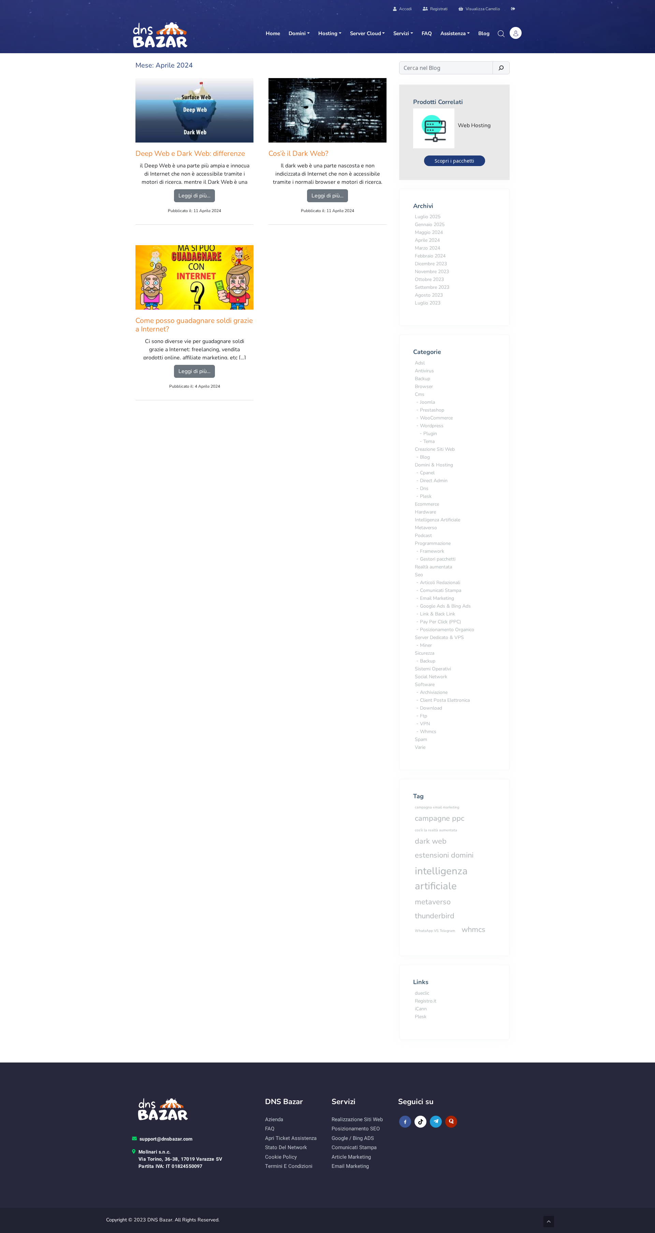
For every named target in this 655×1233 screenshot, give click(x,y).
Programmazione (433, 543)
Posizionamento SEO (356, 1128)
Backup (422, 378)
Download (431, 708)
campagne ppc (439, 818)
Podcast (423, 535)
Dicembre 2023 (431, 264)
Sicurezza (424, 653)
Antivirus (424, 371)
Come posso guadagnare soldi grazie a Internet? (194, 324)
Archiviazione (434, 692)
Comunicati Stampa (440, 590)
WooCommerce (436, 418)
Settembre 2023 (432, 287)
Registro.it (425, 1001)
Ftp (423, 716)
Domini (297, 33)
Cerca (500, 33)
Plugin (430, 433)
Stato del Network (286, 1147)
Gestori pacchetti (437, 559)
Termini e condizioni (288, 1166)
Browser (424, 386)
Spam (421, 739)
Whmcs (428, 731)
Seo (419, 574)
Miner (426, 645)
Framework (432, 551)
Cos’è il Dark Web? (298, 153)
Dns (424, 488)
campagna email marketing (437, 807)
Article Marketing (351, 1157)
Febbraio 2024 (430, 256)
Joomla (427, 402)
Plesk (426, 496)
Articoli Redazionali (440, 582)
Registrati (438, 9)
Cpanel (427, 473)
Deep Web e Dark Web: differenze (190, 153)
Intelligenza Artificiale (437, 520)
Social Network (431, 676)
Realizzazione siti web (357, 1119)
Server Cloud (365, 33)
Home (273, 33)
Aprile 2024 (427, 240)
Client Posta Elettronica (445, 700)
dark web (431, 841)
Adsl (420, 363)
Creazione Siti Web (435, 449)
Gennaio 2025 (430, 224)
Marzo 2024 (427, 248)
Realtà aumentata (433, 567)
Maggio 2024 (429, 232)
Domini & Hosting (434, 465)
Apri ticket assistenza (291, 1138)
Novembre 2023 (432, 271)
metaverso (433, 902)
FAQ (427, 33)
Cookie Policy (281, 1157)
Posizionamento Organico (447, 629)
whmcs (473, 929)
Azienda (274, 1119)
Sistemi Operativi (433, 669)
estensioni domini (444, 855)
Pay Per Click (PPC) (440, 622)
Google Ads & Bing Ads (445, 606)
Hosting (327, 33)
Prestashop (432, 410)
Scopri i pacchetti (454, 161)
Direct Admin (434, 480)
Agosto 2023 (429, 295)
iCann (421, 1009)
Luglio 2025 (427, 216)
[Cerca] (501, 67)
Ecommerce (427, 504)
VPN (425, 724)
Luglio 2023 (427, 303)
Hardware (425, 512)
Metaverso (426, 527)
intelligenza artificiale (441, 878)
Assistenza (453, 33)
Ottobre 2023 (429, 279)
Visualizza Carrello (482, 9)
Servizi (401, 33)
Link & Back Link (437, 614)
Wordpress (431, 425)
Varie (420, 747)
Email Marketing (437, 598)
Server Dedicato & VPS (439, 637)
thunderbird (434, 916)
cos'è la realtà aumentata (436, 830)
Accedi (405, 9)
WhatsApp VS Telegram (435, 930)
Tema (429, 441)
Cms (419, 394)
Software (425, 684)
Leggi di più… (196, 195)
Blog (484, 33)
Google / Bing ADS (353, 1138)
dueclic (422, 993)
